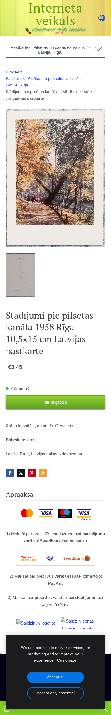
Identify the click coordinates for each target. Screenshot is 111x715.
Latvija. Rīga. (17, 85)
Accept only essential (56, 693)
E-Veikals (14, 72)
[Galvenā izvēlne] (9, 18)
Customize (66, 660)
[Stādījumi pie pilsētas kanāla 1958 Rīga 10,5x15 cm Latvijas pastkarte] (20, 275)
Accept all (55, 677)
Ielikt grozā (56, 402)
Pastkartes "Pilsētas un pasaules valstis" (42, 78)
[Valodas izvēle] (102, 18)
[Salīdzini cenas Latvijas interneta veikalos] (78, 623)
